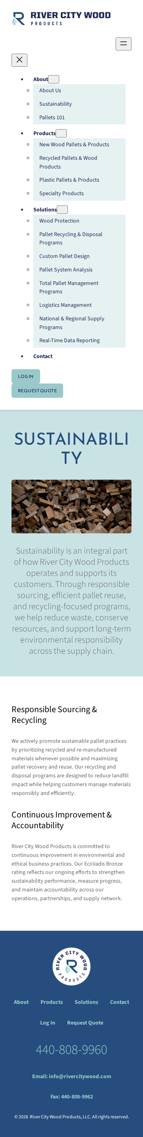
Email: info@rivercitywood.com (71, 1077)
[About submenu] (53, 79)
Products (52, 1002)
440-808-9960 (71, 1050)
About (21, 1002)
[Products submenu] (61, 133)
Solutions (86, 1002)
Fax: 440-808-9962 (71, 1097)
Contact (119, 1002)
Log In (26, 376)
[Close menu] (19, 60)
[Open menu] (123, 43)
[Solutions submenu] (62, 209)
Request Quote (37, 390)
